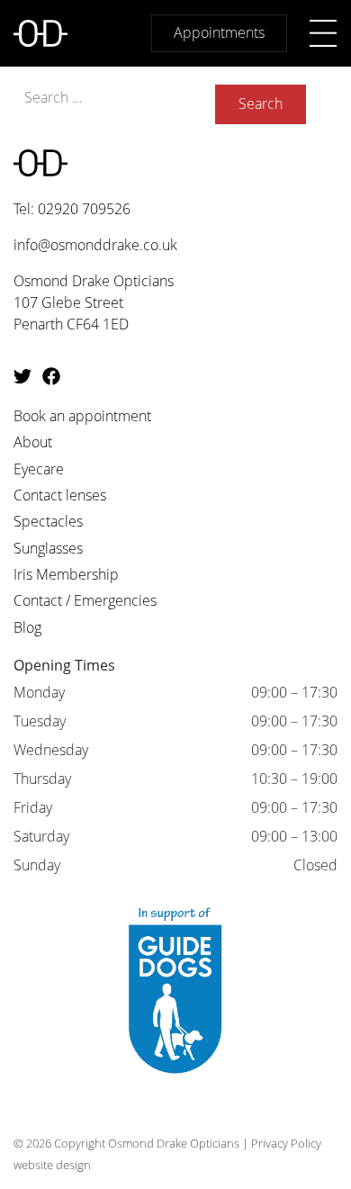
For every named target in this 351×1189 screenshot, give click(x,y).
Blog (27, 627)
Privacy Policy (286, 1143)
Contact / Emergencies (85, 600)
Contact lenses (60, 495)
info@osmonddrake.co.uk (95, 245)
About (33, 442)
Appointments (219, 32)
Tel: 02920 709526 (72, 209)
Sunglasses (48, 548)
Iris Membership (66, 574)
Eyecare (39, 469)
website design (52, 1165)
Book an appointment (82, 416)
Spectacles (48, 521)
